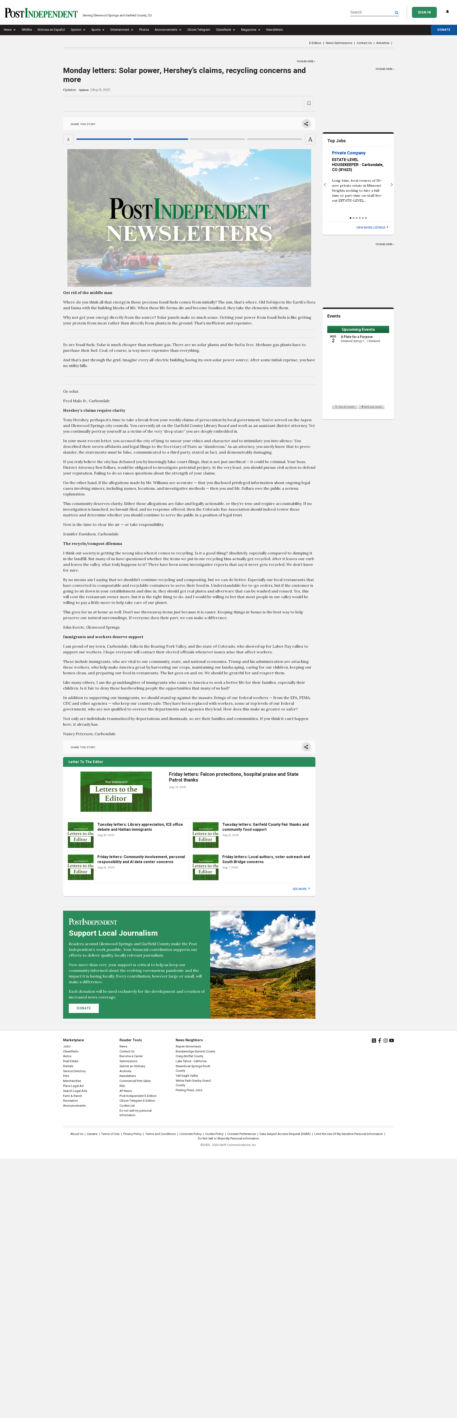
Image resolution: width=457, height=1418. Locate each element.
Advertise (382, 43)
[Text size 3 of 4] (217, 139)
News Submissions (339, 43)
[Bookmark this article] (309, 103)
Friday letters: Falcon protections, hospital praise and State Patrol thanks (233, 777)
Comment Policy (190, 1134)
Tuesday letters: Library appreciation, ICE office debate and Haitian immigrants (140, 827)
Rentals (68, 1066)
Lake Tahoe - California (191, 1061)
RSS (122, 1086)
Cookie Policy (214, 1134)
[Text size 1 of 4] (103, 139)
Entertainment (119, 30)
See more (300, 889)
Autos (67, 1056)
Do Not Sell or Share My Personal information (228, 1138)
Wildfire (27, 30)
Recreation (70, 1101)
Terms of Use (110, 1134)
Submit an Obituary (132, 1066)
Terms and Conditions (160, 1134)
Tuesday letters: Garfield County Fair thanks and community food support (265, 827)
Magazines (248, 30)
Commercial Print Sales (135, 1081)
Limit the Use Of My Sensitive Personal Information (348, 1134)
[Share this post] (306, 123)
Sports (95, 30)
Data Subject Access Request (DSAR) (285, 1134)
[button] (324, 185)
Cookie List (127, 1106)
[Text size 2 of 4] (160, 139)
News (8, 30)
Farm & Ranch (72, 1096)
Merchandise (72, 1081)
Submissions (128, 1061)
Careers (92, 1134)
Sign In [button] (424, 12)
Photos (144, 30)
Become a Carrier (131, 1056)
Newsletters (274, 30)
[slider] (189, 139)
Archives (125, 1071)
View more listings (371, 227)
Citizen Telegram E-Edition (137, 1101)
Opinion (76, 30)
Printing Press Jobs (189, 1090)
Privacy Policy (132, 1134)
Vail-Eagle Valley (187, 1076)
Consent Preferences (241, 1134)
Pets (66, 1076)
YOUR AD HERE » (306, 60)
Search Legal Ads (75, 1091)
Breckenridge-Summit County (195, 1051)
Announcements (166, 30)
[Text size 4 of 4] (274, 139)
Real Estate (70, 1061)
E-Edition (315, 43)
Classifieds (223, 30)
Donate (444, 30)
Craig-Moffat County (189, 1056)
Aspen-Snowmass (188, 1046)
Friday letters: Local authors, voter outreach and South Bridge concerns (266, 859)
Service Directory (74, 1071)
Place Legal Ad (73, 1086)
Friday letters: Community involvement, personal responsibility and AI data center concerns (141, 859)
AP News (125, 1091)
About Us (76, 1134)
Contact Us (364, 43)
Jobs (66, 1046)
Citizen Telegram (198, 30)
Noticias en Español (51, 30)
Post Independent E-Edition (138, 1096)
